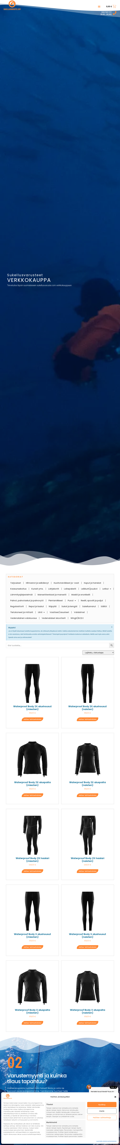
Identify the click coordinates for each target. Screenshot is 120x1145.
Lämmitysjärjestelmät (21, 594)
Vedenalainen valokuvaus (23, 618)
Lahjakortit (53, 588)
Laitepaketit (70, 588)
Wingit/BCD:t (77, 618)
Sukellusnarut (89, 606)
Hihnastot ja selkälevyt (37, 583)
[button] (115, 1097)
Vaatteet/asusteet (59, 612)
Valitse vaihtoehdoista (32, 719)
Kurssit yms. (37, 588)
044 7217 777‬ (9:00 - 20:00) (106, 13)
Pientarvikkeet (56, 600)
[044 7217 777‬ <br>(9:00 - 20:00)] (114, 13)
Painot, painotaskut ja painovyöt (27, 600)
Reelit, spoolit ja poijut (92, 600)
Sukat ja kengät (69, 606)
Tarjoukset (15, 583)
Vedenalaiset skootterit (54, 618)
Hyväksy (101, 1105)
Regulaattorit (17, 606)
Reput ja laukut (36, 606)
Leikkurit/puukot (89, 588)
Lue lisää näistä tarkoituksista (106, 1141)
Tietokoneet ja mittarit (21, 612)
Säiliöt (104, 606)
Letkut (105, 588)
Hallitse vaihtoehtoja (102, 1117)
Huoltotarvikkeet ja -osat (66, 583)
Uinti (40, 612)
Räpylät (53, 606)
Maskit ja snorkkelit (80, 594)
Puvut (70, 600)
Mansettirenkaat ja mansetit (52, 594)
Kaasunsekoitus (18, 588)
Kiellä (101, 1111)
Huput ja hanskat (92, 583)
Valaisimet (79, 612)
